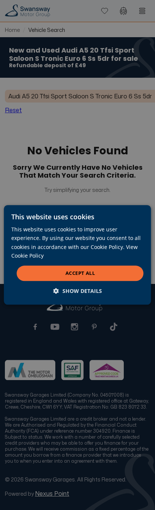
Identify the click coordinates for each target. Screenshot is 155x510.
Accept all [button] (80, 273)
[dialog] (77, 255)
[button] (77, 291)
